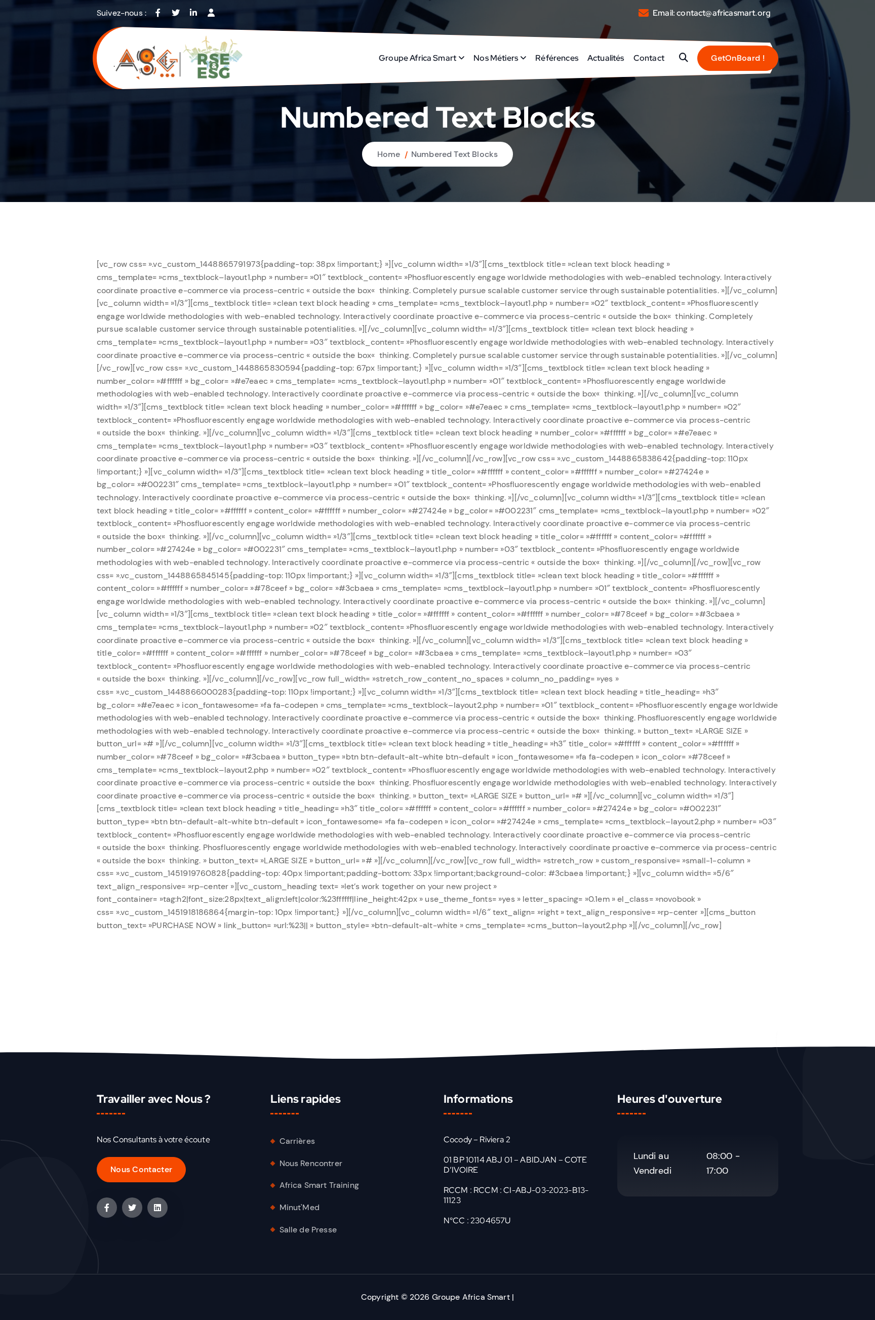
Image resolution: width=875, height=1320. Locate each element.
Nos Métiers (495, 58)
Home (389, 154)
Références (556, 58)
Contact (648, 58)
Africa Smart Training (319, 1185)
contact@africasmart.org (724, 13)
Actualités (605, 58)
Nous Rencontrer (311, 1163)
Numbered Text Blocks (454, 154)
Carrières (297, 1141)
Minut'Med (300, 1207)
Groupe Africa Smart (417, 58)
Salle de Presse (308, 1229)
